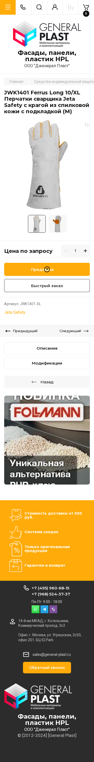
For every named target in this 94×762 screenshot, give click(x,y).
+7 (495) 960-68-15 (50, 587)
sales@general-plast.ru (52, 654)
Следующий (70, 331)
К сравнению (87, 124)
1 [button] (45, 208)
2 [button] (50, 208)
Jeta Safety (14, 312)
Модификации (47, 363)
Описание (47, 348)
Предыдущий (25, 331)
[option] (47, 165)
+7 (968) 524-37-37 (51, 594)
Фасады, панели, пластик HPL (47, 56)
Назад (47, 381)
